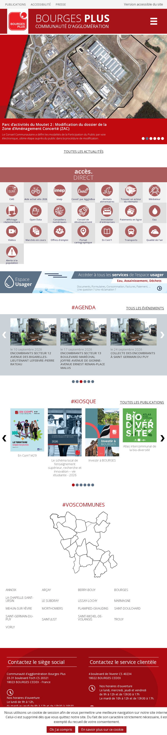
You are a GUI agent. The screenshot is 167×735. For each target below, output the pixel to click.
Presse (61, 4)
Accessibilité (41, 4)
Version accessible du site (143, 4)
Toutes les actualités (83, 151)
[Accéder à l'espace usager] (83, 282)
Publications (15, 4)
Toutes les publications (142, 402)
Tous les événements (145, 308)
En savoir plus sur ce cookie (102, 729)
